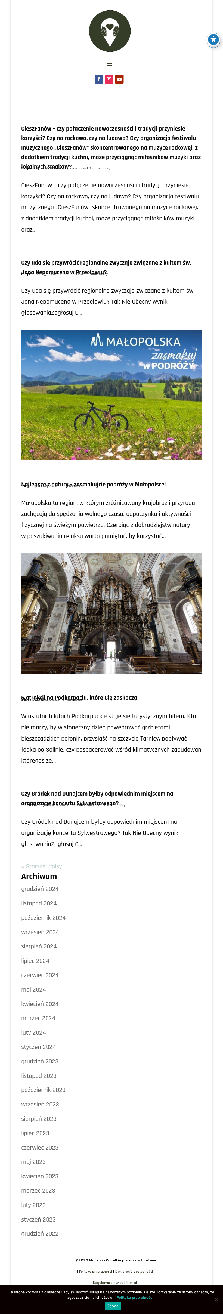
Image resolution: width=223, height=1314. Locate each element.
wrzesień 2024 (40, 932)
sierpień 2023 (39, 1119)
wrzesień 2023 (40, 1104)
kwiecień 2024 (40, 1004)
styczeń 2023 (38, 1220)
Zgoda (112, 1306)
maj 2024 (33, 990)
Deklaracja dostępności (134, 1271)
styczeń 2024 (38, 1047)
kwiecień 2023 (39, 1176)
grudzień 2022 (39, 1234)
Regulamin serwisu (108, 1283)
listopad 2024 (39, 903)
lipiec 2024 (35, 961)
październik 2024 (43, 918)
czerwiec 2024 (40, 975)
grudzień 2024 (40, 889)
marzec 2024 (38, 1018)
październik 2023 (43, 1090)
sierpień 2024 (39, 946)
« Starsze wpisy (41, 866)
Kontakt (132, 1283)
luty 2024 (33, 1033)
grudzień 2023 (39, 1061)
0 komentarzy (99, 168)
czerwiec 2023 (39, 1148)
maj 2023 (33, 1162)
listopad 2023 (39, 1076)
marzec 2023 (38, 1191)
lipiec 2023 (35, 1133)
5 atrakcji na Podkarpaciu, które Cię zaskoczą (79, 698)
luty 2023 (33, 1205)
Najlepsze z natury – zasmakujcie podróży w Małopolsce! (93, 485)
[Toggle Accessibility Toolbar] (213, 39)
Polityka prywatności (95, 1271)
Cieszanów (77, 168)
